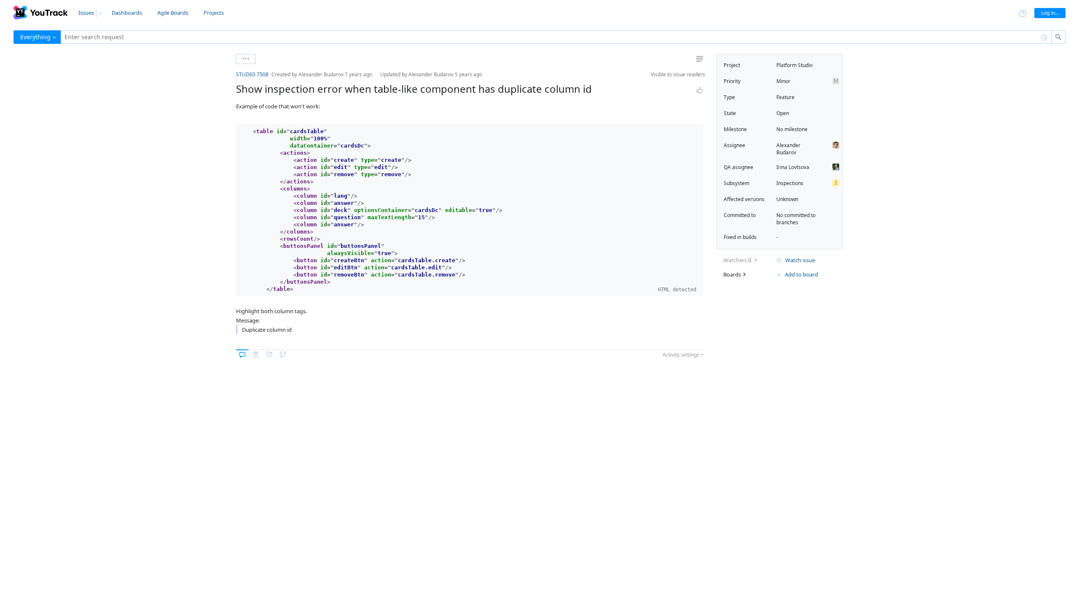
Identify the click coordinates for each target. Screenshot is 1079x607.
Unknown (787, 199)
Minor (783, 81)
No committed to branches (796, 219)
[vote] (699, 90)
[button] (229, 74)
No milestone (792, 129)
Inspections (789, 183)
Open (782, 113)
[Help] (1022, 13)
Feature (785, 97)
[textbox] (556, 37)
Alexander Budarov (788, 149)
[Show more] (246, 59)
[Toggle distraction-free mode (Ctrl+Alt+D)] (700, 59)
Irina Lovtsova (792, 167)
